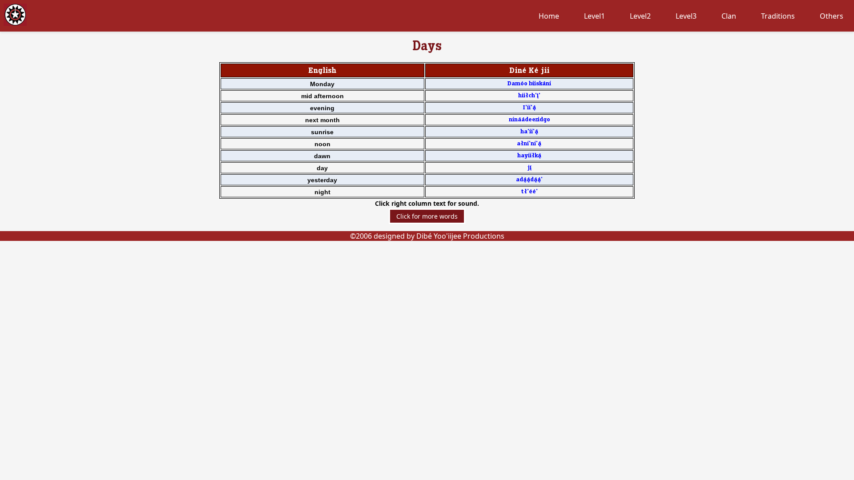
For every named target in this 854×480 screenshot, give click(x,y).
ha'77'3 (529, 132)
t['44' (529, 192)
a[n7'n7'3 (529, 144)
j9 (529, 168)
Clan (728, 16)
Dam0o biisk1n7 (529, 84)
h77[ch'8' (529, 96)
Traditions (778, 16)
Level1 (594, 16)
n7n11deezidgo (529, 120)
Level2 (640, 16)
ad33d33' (529, 180)
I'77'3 (529, 108)
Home (549, 16)
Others (831, 16)
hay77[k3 (529, 156)
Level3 (686, 16)
